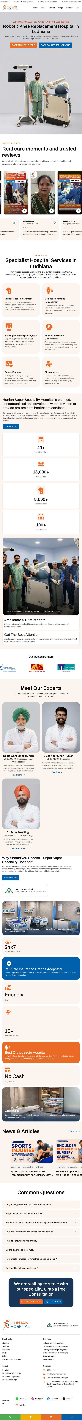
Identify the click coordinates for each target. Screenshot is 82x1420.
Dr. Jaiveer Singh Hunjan (11, 1376)
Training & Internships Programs (55, 1350)
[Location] (30, 1417)
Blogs (60, 8)
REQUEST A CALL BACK (31, 1302)
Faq (77, 8)
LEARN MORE (11, 426)
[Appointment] (51, 1417)
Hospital (5, 1370)
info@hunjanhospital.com (56, 1374)
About (43, 8)
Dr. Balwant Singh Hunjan (11, 1373)
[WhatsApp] (10, 1417)
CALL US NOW (55, 1302)
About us (5, 1343)
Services (52, 8)
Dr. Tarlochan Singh (9, 1380)
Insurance (69, 8)
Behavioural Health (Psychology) (55, 1353)
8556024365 (51, 1370)
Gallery (4, 1356)
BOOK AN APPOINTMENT (23, 45)
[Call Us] (72, 1417)
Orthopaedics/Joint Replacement (55, 1346)
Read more (17, 775)
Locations (6, 1350)
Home (35, 8)
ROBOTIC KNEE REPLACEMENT (55, 45)
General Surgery (49, 1356)
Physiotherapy (48, 1359)
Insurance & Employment (11, 1359)
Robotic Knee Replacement (53, 1343)
